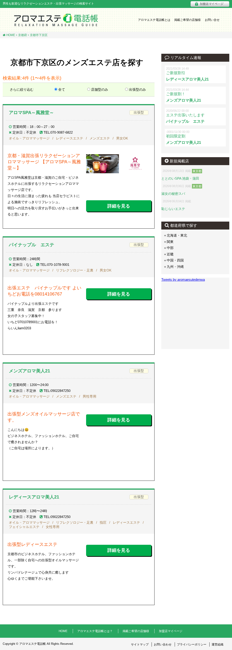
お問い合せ (212, 20)
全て (61, 89)
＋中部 (168, 248)
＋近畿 (168, 254)
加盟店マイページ (170, 631)
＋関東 (168, 242)
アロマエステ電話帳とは (154, 20)
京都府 (22, 35)
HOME (10, 35)
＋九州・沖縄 (173, 267)
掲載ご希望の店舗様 (187, 20)
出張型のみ (137, 89)
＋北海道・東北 (175, 235)
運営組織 (217, 644)
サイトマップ (140, 644)
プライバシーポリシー (191, 644)
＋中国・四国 (173, 260)
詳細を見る (118, 205)
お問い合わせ (163, 644)
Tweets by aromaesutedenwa (183, 279)
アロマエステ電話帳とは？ (95, 631)
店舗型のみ (99, 89)
